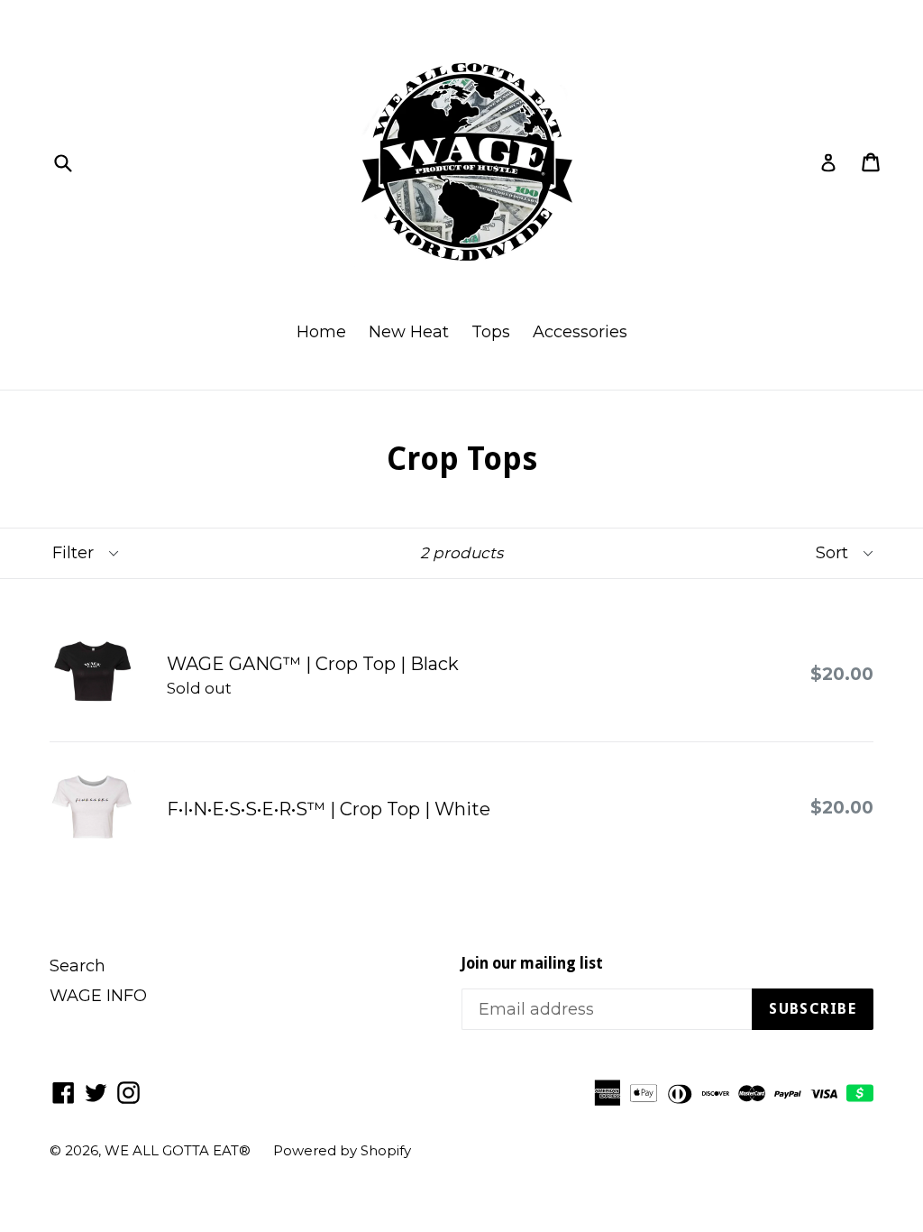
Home (321, 332)
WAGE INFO (98, 996)
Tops (490, 332)
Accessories (580, 332)
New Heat (409, 332)
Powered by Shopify (342, 1150)
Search (77, 966)
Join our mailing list (532, 963)
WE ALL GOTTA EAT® (178, 1150)
